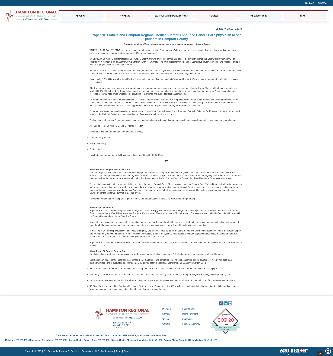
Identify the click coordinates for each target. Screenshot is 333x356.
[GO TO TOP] (320, 353)
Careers (322, 3)
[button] (328, 351)
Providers (125, 16)
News (302, 16)
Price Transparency (191, 324)
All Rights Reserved (104, 351)
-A (236, 29)
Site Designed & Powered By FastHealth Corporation (68, 351)
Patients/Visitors (258, 16)
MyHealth (310, 3)
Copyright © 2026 (33, 351)
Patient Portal (188, 309)
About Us (80, 16)
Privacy (127, 351)
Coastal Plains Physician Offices (171, 16)
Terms (118, 351)
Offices (165, 319)
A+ (242, 29)
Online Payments (190, 314)
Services (213, 16)
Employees (187, 319)
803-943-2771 (122, 327)
